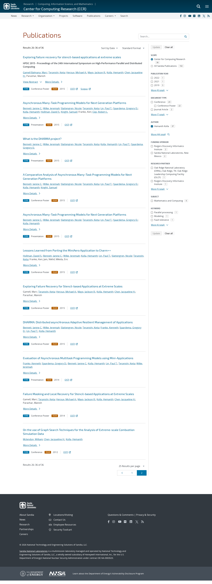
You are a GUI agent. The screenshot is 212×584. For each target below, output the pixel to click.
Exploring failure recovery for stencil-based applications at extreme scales (72, 57)
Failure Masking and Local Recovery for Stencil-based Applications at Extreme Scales (78, 394)
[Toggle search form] (198, 6)
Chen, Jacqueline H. (125, 291)
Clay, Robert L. (100, 111)
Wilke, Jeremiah (51, 108)
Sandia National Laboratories (33, 551)
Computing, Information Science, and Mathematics (65, 4)
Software (77, 15)
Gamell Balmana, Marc (35, 72)
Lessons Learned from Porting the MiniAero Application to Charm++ (67, 250)
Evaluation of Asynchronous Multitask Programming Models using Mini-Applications (78, 358)
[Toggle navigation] (5, 16)
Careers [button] (109, 15)
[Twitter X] (204, 16)
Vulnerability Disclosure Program (128, 573)
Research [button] (26, 15)
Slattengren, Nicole (71, 108)
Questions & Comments (121, 514)
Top (203, 580)
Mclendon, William (33, 439)
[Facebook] (180, 16)
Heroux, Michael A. (76, 72)
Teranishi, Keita (56, 72)
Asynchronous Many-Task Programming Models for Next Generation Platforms (74, 102)
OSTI (72, 88)
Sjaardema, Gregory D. (125, 108)
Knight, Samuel (69, 111)
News (14, 15)
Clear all (170, 47)
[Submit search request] (185, 36)
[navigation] (110, 48)
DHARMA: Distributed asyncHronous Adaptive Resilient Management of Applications (78, 322)
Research (29, 4)
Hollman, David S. (50, 111)
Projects (63, 15)
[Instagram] (185, 16)
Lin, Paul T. (106, 108)
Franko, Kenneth (109, 327)
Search (124, 15)
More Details (52, 81)
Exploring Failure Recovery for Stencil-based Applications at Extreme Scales (72, 286)
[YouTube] (190, 16)
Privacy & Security (146, 514)
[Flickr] (195, 16)
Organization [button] (45, 15)
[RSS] (209, 16)
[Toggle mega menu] (207, 6)
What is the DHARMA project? (42, 138)
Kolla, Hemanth (115, 72)
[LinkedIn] (199, 16)
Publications (93, 15)
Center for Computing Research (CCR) (55, 8)
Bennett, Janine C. (32, 108)
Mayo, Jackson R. (97, 72)
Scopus (84, 88)
